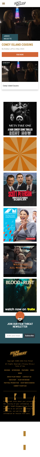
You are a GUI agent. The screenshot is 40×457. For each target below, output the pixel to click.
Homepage (6, 62)
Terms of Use (20, 366)
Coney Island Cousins (11, 86)
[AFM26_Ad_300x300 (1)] (20, 209)
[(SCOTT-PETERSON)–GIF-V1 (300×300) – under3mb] (20, 173)
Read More (20, 54)
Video (32, 370)
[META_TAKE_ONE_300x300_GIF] (20, 102)
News (20, 373)
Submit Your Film (20, 386)
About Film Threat (14, 377)
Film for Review (23, 380)
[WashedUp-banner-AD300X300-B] (20, 244)
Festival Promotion (11, 383)
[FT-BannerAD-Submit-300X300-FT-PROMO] (20, 138)
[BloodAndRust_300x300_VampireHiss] (20, 279)
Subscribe (29, 336)
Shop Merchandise (28, 383)
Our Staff (12, 380)
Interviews (16, 370)
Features (25, 370)
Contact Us (27, 377)
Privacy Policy (28, 364)
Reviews (5, 64)
